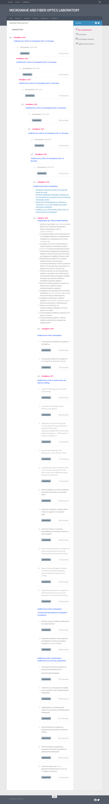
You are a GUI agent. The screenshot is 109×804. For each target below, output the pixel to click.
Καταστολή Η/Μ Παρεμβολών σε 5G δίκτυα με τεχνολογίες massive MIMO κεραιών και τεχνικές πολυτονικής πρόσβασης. (51, 204)
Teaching (26, 18)
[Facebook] (96, 23)
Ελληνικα (26, 2)
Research (17, 18)
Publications (44, 18)
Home (11, 18)
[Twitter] (99, 23)
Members (54, 18)
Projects (35, 18)
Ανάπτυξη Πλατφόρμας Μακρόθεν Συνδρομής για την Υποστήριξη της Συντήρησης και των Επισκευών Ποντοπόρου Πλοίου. (53, 197)
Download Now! (25, 53)
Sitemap (10, 2)
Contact (17, 2)
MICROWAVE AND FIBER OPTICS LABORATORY (44, 10)
